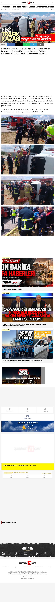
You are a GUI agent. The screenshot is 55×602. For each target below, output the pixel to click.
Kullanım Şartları (39, 567)
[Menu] (2, 2)
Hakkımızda (5, 567)
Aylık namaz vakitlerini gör (46, 473)
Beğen (9, 382)
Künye (15, 567)
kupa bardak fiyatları (25, 578)
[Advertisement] (27, 65)
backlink (32, 578)
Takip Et (15, 382)
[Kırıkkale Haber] (28, 2)
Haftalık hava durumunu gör (32, 430)
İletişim (50, 567)
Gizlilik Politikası (26, 567)
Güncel (52, 9)
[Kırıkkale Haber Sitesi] (27, 563)
